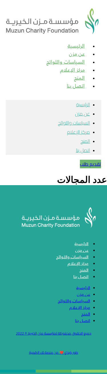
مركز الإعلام (78, 132)
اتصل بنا (76, 86)
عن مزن (82, 113)
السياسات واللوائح (74, 122)
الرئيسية (83, 104)
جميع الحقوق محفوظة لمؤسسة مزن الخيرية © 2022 (53, 333)
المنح (85, 141)
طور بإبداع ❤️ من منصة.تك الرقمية (53, 352)
